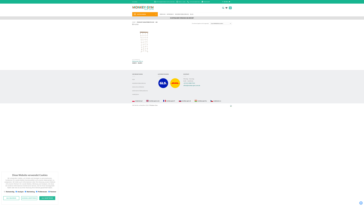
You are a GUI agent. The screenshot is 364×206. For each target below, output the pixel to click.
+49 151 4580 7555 (189, 83)
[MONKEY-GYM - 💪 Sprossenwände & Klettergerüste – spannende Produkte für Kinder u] (143, 8)
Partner (53, 192)
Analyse (21, 192)
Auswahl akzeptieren (29, 198)
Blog (191, 14)
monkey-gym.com (154, 101)
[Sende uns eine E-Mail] (226, 1)
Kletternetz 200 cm (137, 61)
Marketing (31, 192)
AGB (133, 79)
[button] (134, 1)
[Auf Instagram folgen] (224, 1)
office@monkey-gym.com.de (191, 85)
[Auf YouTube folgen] (229, 1)
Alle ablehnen (11, 198)
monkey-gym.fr (170, 101)
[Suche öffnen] (223, 7)
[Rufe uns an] (227, 1)
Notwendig (10, 192)
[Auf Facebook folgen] (222, 1)
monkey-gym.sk (186, 101)
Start (134, 22)
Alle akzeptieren (47, 198)
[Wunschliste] (226, 8)
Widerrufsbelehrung (182, 14)
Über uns (162, 14)
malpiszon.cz (217, 101)
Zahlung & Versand (138, 87)
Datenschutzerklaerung (140, 90)
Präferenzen (42, 192)
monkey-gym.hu (202, 101)
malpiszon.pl (138, 101)
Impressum (170, 14)
